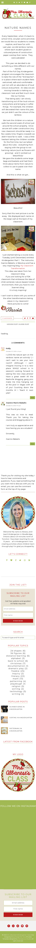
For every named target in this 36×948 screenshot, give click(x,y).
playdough (16, 684)
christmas (16, 663)
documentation (16, 666)
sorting (16, 689)
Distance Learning (16, 656)
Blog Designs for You (18, 937)
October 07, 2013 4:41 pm (13, 351)
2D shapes (16, 651)
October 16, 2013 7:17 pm (13, 405)
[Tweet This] (25, 318)
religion (16, 686)
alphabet (16, 658)
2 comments (7, 318)
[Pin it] (30, 318)
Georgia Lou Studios (25, 939)
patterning (16, 681)
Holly (8, 348)
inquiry (16, 673)
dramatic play (16, 668)
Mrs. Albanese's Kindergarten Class (18, 935)
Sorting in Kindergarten (20, 718)
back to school (16, 661)
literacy (15, 676)
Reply (32, 397)
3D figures (16, 653)
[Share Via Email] (33, 318)
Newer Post (12, 324)
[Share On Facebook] (27, 318)
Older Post (23, 324)
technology (16, 691)
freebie (15, 671)
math (16, 679)
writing (16, 694)
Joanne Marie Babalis (16, 403)
